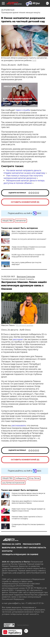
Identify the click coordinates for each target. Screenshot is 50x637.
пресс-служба (23, 110)
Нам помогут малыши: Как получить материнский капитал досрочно (23, 176)
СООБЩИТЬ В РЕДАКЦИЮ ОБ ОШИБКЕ (20, 554)
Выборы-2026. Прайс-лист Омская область (24, 548)
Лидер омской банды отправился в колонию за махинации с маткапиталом (29, 248)
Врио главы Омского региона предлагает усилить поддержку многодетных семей (27, 232)
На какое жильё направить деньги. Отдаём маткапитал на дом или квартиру (24, 171)
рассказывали (19, 425)
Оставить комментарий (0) (25, 202)
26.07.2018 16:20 (7, 10)
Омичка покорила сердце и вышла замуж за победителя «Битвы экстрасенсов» (28, 494)
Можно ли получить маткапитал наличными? (29, 239)
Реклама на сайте (11, 544)
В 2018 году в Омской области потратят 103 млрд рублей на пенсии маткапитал (28, 256)
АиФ (34, 60)
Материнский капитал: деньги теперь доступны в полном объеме (24, 181)
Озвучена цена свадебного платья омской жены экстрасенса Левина (28, 502)
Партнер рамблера (23, 625)
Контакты (7, 551)
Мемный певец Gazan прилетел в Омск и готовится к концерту (27, 518)
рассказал (18, 339)
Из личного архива (24, 325)
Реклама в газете (32, 544)
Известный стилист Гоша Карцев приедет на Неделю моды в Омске (28, 510)
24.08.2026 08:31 (8, 277)
